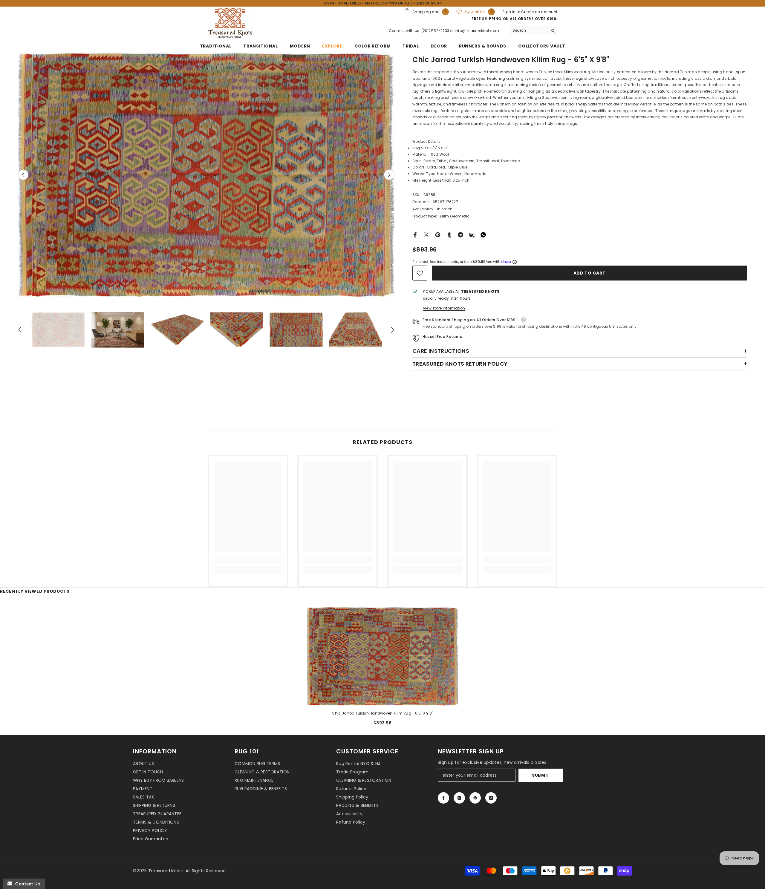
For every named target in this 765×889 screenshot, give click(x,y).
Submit (541, 775)
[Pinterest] (437, 234)
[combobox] (529, 30)
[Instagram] (459, 798)
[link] (419, 273)
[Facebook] (415, 234)
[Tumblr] (449, 234)
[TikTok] (491, 798)
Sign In (509, 11)
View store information (444, 308)
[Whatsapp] (483, 234)
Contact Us (26, 883)
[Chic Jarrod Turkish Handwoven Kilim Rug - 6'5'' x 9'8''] (382, 656)
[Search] (533, 30)
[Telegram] (460, 234)
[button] (23, 174)
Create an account (539, 11)
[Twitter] (426, 234)
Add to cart (589, 273)
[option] (206, 174)
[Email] (472, 234)
